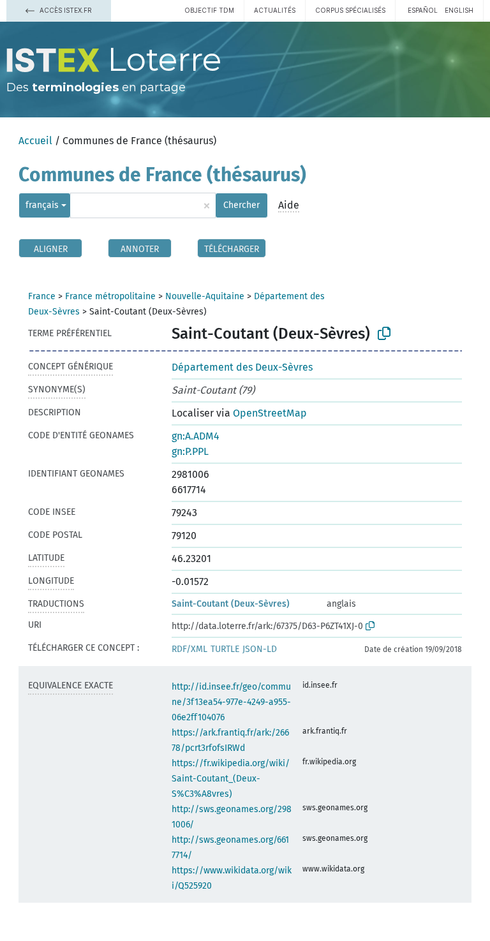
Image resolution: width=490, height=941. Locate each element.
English (459, 10)
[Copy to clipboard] (384, 333)
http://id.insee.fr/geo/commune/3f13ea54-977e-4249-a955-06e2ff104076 (231, 702)
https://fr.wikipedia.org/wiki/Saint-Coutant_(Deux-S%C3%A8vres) (231, 778)
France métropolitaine (110, 296)
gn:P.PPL (190, 451)
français (42, 205)
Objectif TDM (209, 10)
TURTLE (225, 649)
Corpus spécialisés (350, 10)
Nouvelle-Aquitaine (204, 296)
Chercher (241, 205)
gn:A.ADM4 (195, 436)
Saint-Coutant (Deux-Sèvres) (231, 603)
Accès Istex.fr (65, 10)
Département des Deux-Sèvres (242, 367)
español (423, 10)
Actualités (274, 10)
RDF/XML (189, 649)
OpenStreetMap (270, 413)
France (42, 296)
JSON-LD (259, 649)
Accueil (35, 141)
